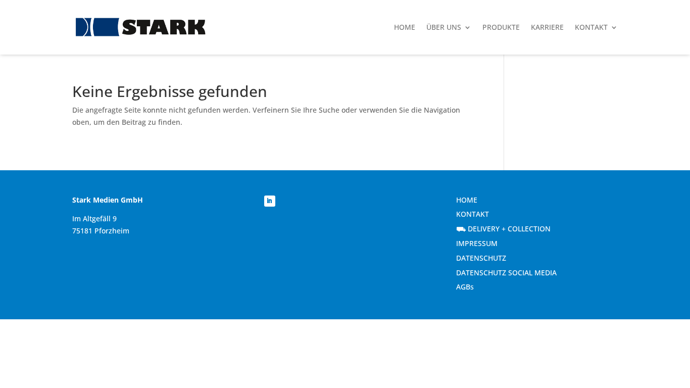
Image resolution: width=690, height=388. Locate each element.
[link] (140, 27)
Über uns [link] (443, 27)
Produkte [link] (501, 27)
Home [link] (404, 27)
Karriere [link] (547, 27)
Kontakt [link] (591, 27)
